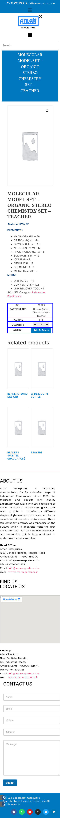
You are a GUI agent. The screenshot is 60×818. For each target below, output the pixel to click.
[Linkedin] (54, 812)
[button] (30, 9)
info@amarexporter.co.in (23, 568)
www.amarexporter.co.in (23, 571)
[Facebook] (14, 812)
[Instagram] (38, 812)
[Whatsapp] (22, 812)
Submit (10, 782)
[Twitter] (46, 812)
